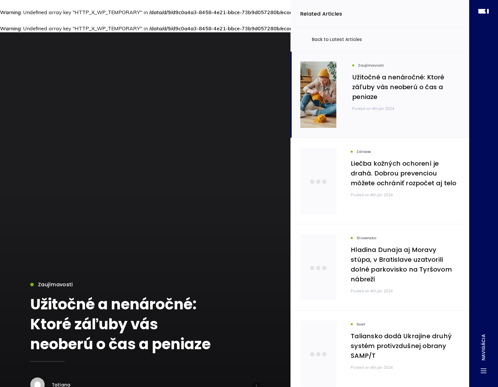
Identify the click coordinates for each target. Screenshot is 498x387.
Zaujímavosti (55, 284)
